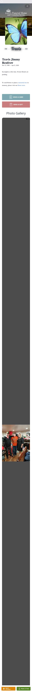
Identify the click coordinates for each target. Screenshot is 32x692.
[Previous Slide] (4, 443)
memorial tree (22, 83)
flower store (21, 85)
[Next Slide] (28, 443)
